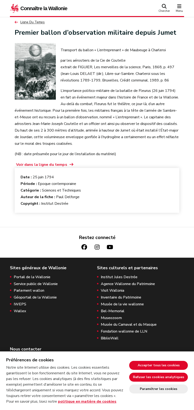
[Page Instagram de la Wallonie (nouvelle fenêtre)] (97, 247)
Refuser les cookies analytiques (158, 377)
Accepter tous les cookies (159, 365)
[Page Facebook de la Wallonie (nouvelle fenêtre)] (84, 247)
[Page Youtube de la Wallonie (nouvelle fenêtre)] (109, 247)
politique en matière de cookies (87, 401)
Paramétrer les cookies (158, 389)
